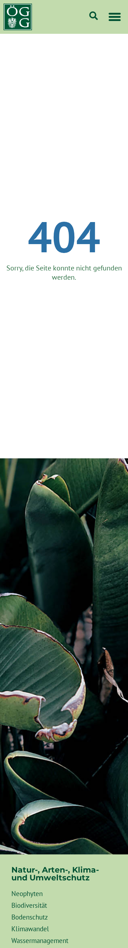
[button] (115, 17)
